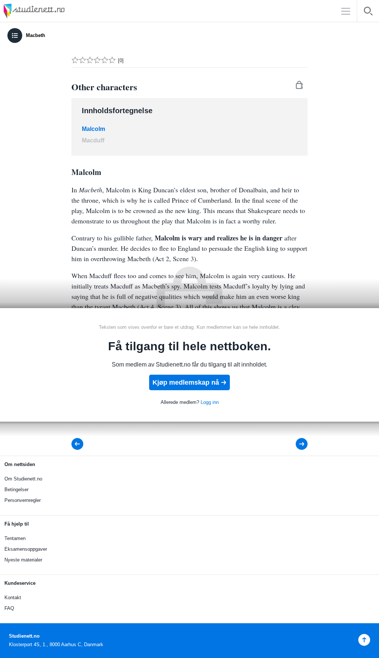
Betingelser (16, 489)
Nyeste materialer (23, 560)
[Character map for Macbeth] (297, 444)
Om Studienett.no (23, 479)
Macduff (93, 140)
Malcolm (93, 129)
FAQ (9, 608)
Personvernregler (22, 500)
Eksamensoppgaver (25, 549)
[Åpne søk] (368, 12)
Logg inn (210, 402)
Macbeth (35, 35)
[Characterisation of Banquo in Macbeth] (79, 444)
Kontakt (12, 597)
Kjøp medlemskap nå (185, 382)
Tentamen (15, 538)
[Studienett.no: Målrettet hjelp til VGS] (52, 11)
